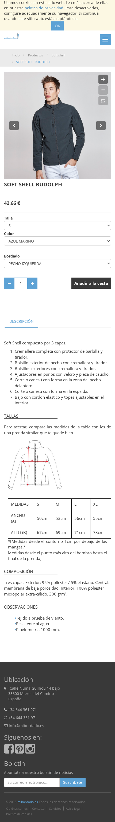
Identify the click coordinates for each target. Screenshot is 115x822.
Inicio (16, 55)
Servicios (55, 808)
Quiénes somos (17, 808)
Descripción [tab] (21, 321)
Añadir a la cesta (91, 283)
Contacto (38, 808)
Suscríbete (72, 782)
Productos (35, 55)
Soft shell (58, 55)
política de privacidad (44, 7)
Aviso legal (73, 808)
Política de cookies (19, 814)
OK (57, 25)
